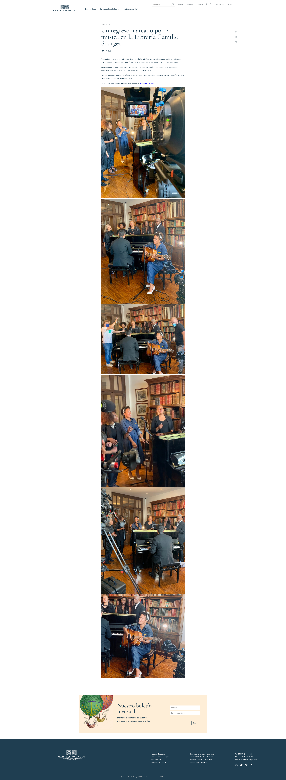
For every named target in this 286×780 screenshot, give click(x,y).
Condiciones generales (151, 777)
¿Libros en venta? (131, 9)
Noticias (180, 4)
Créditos (162, 777)
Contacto (199, 4)
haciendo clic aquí (147, 83)
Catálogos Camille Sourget (110, 9)
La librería (189, 4)
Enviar (195, 723)
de (223, 4)
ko (231, 4)
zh (228, 4)
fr (217, 4)
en (220, 4)
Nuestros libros (90, 9)
